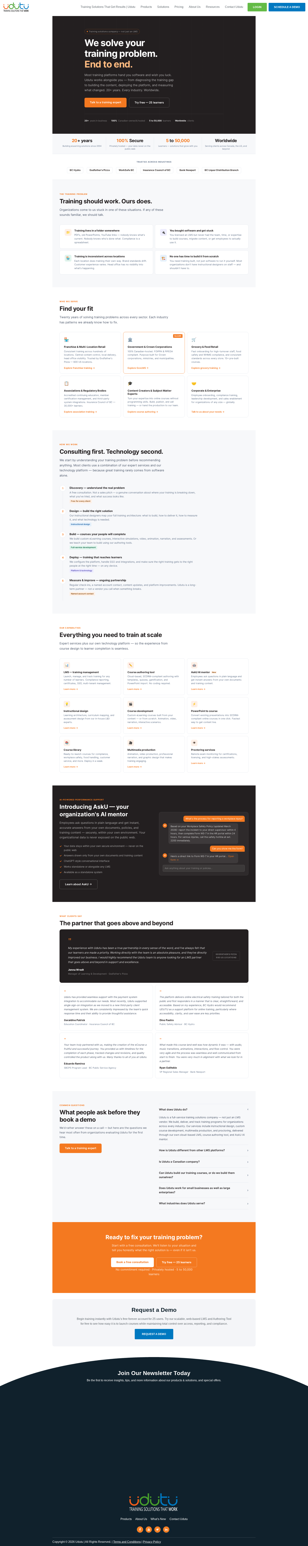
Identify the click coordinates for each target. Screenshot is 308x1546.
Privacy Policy (152, 1541)
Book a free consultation (132, 1262)
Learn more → (71, 689)
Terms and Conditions (127, 1541)
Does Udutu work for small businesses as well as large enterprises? (203, 1190)
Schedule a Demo (287, 7)
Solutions (163, 6)
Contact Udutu (234, 6)
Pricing (178, 6)
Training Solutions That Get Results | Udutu (108, 6)
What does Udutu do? (203, 1110)
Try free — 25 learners (149, 102)
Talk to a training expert (105, 102)
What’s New (158, 1519)
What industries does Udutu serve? (203, 1203)
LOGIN (257, 7)
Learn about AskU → (78, 884)
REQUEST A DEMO (154, 1334)
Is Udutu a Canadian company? (203, 1162)
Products (146, 6)
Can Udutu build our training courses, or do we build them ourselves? (203, 1175)
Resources (213, 6)
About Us (195, 6)
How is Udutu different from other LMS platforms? (203, 1150)
